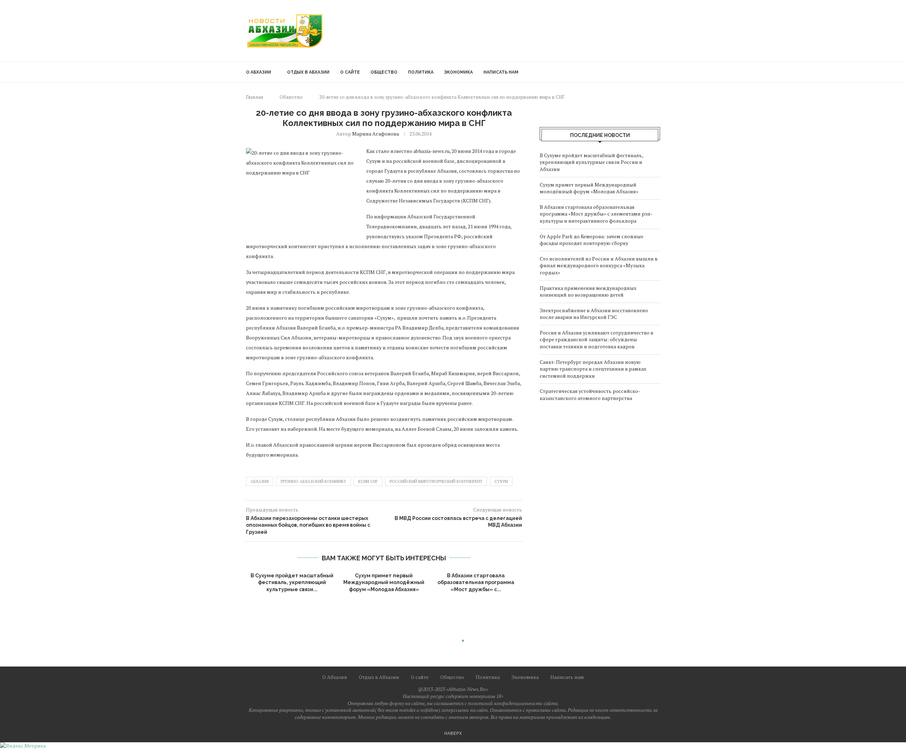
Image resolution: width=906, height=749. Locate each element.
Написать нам (500, 72)
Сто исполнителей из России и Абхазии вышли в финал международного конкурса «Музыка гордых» (599, 265)
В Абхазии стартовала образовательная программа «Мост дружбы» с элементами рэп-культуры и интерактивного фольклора (596, 214)
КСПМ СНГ (368, 481)
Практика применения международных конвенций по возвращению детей (588, 291)
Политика (421, 72)
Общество (384, 72)
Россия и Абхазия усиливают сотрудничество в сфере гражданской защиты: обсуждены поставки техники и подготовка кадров (596, 339)
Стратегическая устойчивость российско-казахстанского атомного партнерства (590, 394)
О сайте (350, 72)
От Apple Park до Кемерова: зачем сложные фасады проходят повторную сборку (591, 240)
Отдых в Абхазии (308, 72)
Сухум (501, 481)
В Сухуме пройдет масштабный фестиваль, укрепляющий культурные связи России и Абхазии (591, 162)
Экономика (458, 72)
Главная (254, 97)
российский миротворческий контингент (436, 481)
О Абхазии (258, 72)
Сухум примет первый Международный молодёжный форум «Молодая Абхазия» (383, 582)
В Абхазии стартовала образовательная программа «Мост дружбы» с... (475, 582)
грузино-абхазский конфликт (313, 481)
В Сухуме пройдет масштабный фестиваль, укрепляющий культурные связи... (292, 582)
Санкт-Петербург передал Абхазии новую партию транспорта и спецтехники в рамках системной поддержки (593, 369)
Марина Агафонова (375, 133)
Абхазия (260, 481)
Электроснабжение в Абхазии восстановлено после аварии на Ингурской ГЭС (594, 314)
